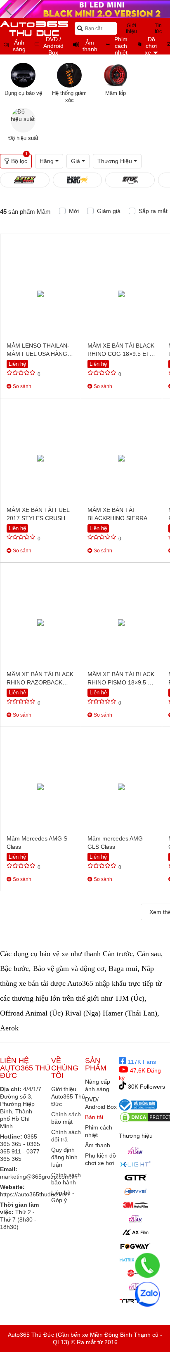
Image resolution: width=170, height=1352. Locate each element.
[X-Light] (135, 1164)
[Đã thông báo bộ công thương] (138, 1105)
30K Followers (145, 1086)
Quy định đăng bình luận (64, 1157)
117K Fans (141, 1061)
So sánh (21, 386)
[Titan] (135, 1150)
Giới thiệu (131, 28)
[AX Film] (135, 1232)
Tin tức (158, 28)
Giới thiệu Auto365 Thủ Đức (68, 1096)
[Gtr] (135, 1178)
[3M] (135, 1205)
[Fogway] (135, 1246)
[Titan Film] (135, 1218)
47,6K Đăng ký (140, 1074)
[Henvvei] (135, 1191)
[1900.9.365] (147, 1265)
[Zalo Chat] (147, 1294)
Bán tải (94, 1117)
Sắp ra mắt (153, 211)
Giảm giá (108, 211)
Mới (74, 211)
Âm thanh (97, 1145)
